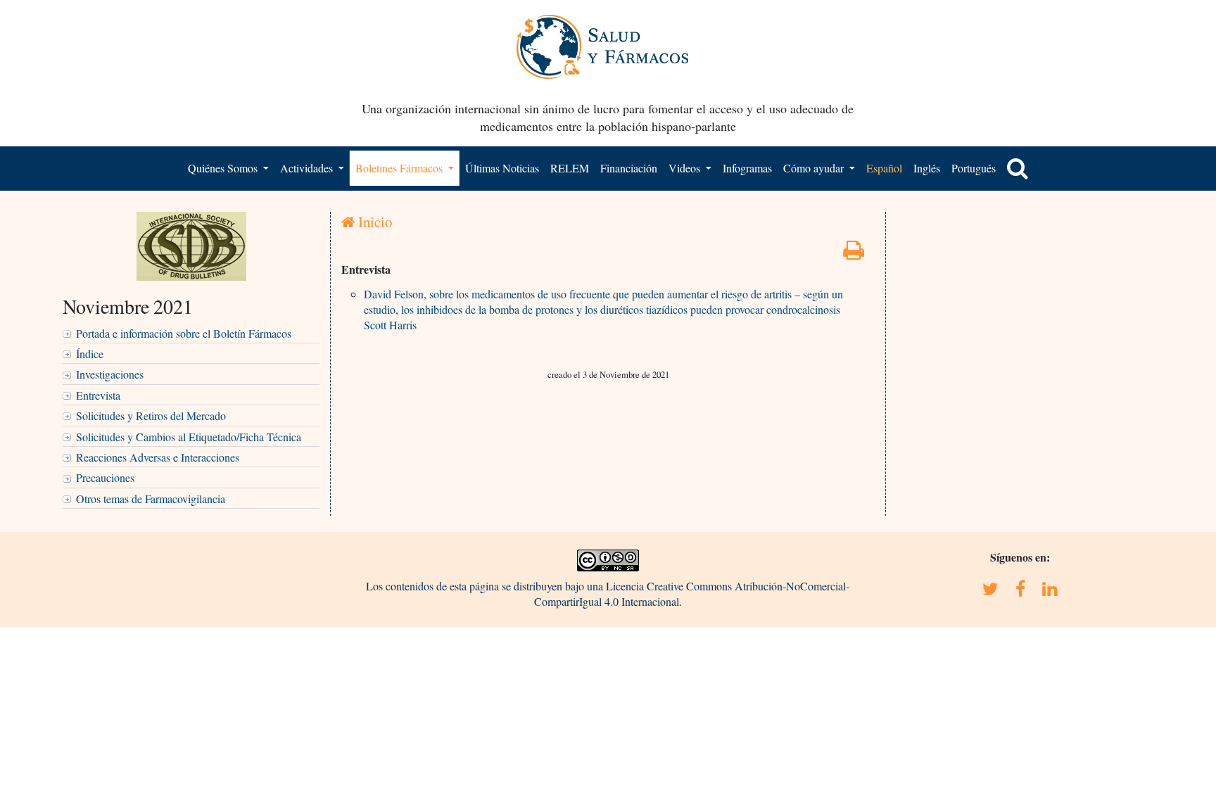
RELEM (569, 167)
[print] (853, 253)
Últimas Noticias (502, 167)
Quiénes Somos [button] (224, 167)
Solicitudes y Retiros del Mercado (151, 415)
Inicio (373, 222)
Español (884, 167)
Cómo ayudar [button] (815, 167)
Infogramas (747, 167)
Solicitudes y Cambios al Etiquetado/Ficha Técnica (188, 436)
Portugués (973, 167)
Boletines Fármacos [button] (400, 167)
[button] (1017, 168)
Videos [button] (686, 167)
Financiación (628, 167)
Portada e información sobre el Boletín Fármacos (183, 333)
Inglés (926, 167)
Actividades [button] (308, 167)
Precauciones (105, 477)
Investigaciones (110, 374)
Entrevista (98, 395)
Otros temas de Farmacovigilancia (150, 498)
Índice (89, 353)
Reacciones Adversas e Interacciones (157, 457)
